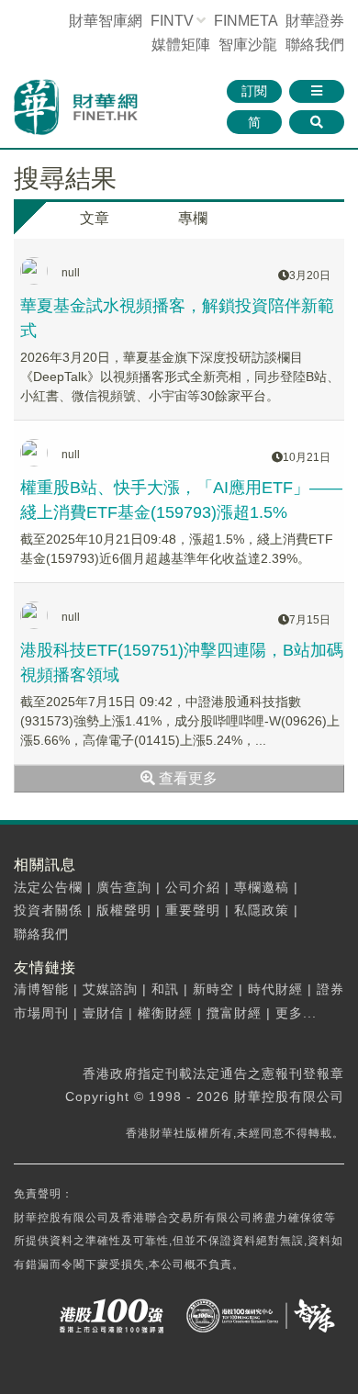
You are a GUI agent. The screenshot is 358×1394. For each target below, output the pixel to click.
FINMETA (245, 20)
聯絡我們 (314, 44)
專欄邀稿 (261, 887)
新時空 (213, 989)
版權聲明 (123, 910)
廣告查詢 (123, 887)
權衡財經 (165, 1013)
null (71, 272)
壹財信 (103, 1013)
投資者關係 (48, 910)
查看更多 (186, 778)
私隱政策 (261, 910)
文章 (94, 218)
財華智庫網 (105, 20)
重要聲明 (192, 910)
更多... (296, 1013)
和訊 (165, 989)
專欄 (192, 218)
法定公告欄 (48, 887)
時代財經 (275, 989)
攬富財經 (234, 1013)
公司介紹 (192, 887)
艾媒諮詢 (110, 989)
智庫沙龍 (247, 44)
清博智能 (41, 989)
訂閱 (254, 91)
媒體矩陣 (180, 44)
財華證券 (314, 20)
